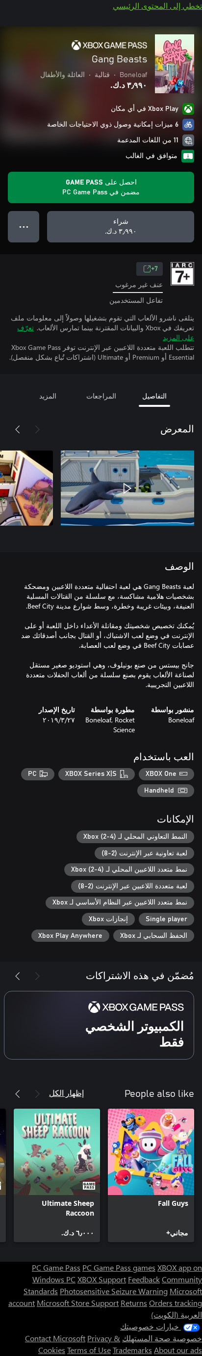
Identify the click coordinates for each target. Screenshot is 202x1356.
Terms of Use (89, 1350)
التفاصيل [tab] (154, 395)
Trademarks (132, 1350)
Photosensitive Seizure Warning (114, 1291)
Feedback (144, 1279)
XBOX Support (101, 1279)
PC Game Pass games (118, 1267)
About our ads (178, 1350)
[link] (151, 1175)
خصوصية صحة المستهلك (162, 1338)
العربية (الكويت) (176, 1314)
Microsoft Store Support (78, 1303)
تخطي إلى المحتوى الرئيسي (157, 5)
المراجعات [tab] (101, 395)
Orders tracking (175, 1303)
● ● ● (23, 226)
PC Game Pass (56, 1267)
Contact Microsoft (55, 1338)
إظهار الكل (66, 1093)
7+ (154, 269)
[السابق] (37, 429)
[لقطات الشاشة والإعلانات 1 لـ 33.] (127, 488)
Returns (134, 1303)
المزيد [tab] (47, 395)
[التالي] (17, 429)
